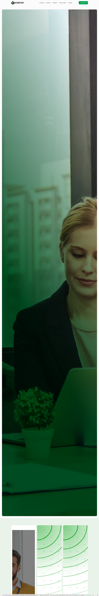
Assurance (42, 2)
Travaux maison (62, 2)
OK (93, 595)
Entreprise (55, 2)
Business (48, 2)
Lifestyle (70, 2)
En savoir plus (88, 595)
